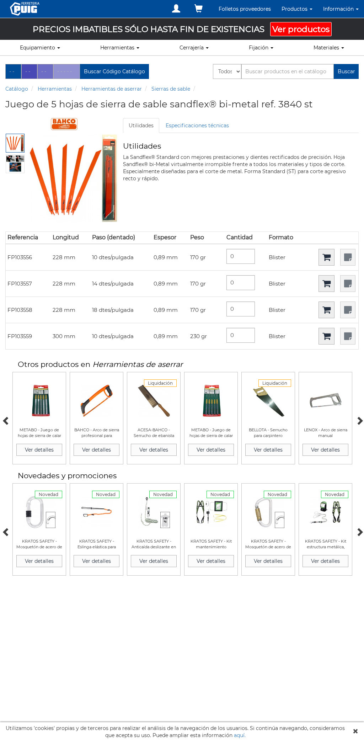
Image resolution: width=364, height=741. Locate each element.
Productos (295, 9)
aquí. (240, 735)
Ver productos (301, 29)
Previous (5, 419)
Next (358, 419)
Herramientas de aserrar (111, 89)
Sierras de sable (170, 89)
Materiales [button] (327, 47)
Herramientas (55, 89)
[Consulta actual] (198, 8)
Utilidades (141, 125)
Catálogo (16, 89)
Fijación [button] (259, 47)
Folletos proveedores (245, 9)
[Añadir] (326, 257)
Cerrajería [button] (192, 47)
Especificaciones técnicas (197, 125)
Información (339, 9)
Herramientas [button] (118, 47)
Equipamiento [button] (38, 47)
